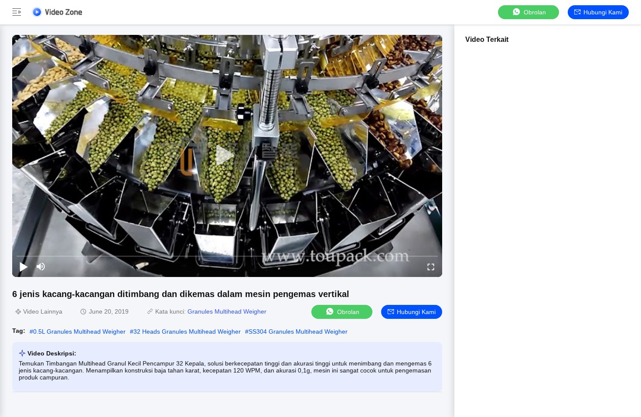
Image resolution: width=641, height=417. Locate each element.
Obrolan (535, 12)
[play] (227, 156)
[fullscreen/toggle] (431, 266)
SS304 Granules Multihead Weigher (298, 331)
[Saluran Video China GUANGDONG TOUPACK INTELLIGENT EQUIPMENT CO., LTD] (56, 12)
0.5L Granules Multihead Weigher (79, 331)
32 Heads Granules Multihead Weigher (187, 331)
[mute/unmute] (41, 266)
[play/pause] (23, 266)
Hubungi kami (602, 12)
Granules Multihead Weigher (227, 311)
